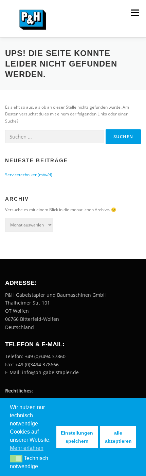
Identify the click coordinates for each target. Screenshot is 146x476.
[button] (16, 458)
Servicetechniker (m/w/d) (28, 175)
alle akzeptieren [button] (118, 437)
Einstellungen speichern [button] (77, 437)
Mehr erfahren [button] (26, 448)
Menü (134, 13)
